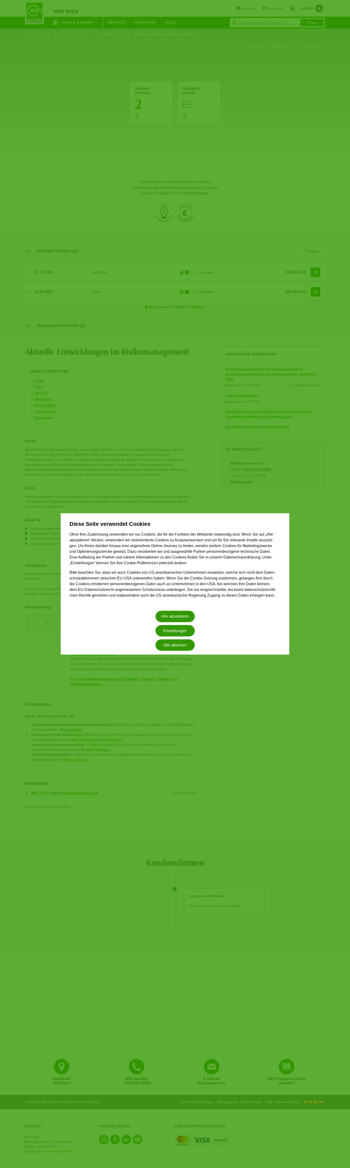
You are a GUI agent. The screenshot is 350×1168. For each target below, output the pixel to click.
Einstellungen (175, 631)
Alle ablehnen (175, 645)
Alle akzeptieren (175, 616)
